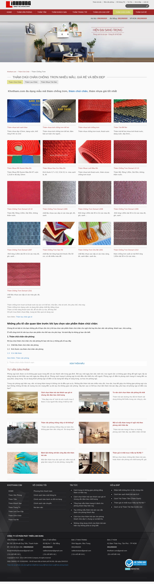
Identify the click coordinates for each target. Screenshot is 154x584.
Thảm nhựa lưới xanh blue (17, 127)
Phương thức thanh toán (43, 491)
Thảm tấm (31, 565)
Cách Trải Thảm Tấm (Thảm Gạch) (127, 498)
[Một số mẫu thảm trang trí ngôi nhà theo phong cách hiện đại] (94, 433)
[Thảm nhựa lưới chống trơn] (94, 111)
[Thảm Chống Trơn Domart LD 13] (130, 152)
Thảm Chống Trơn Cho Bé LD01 (90, 250)
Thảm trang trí (39, 565)
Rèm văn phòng (109, 2)
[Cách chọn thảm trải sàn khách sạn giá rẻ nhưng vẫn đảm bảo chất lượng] (22, 403)
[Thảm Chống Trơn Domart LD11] (23, 274)
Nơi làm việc (38, 507)
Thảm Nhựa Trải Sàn (49, 82)
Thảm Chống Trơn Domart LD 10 (19, 209)
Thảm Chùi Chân (123, 12)
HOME (9, 12)
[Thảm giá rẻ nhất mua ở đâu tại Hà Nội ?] (94, 463)
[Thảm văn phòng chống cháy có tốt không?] (22, 433)
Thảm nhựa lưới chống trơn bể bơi (56, 127)
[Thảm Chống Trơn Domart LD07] (23, 234)
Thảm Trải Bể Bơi (120, 127)
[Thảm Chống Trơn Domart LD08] (94, 193)
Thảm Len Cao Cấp (101, 12)
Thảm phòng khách (62, 565)
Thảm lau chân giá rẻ (69, 333)
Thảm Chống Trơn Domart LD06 (126, 209)
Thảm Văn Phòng (24, 12)
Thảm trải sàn (97, 2)
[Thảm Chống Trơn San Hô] (59, 234)
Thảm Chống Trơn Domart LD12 (126, 250)
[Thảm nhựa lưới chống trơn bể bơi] (59, 111)
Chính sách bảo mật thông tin (45, 495)
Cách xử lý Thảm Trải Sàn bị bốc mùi (128, 507)
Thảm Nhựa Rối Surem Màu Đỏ (19, 168)
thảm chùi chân (78, 91)
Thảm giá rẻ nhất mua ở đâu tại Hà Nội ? (128, 453)
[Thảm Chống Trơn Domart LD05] (59, 193)
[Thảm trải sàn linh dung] (18, 7)
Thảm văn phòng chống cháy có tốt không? (57, 423)
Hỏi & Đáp (138, 2)
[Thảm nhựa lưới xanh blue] (23, 111)
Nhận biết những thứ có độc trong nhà (128, 490)
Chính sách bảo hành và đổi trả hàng (48, 499)
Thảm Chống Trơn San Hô (53, 250)
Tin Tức (129, 2)
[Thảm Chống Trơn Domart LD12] (130, 234)
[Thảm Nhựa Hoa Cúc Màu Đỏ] (59, 152)
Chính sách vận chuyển (43, 503)
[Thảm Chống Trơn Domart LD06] (130, 193)
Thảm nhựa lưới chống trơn (88, 127)
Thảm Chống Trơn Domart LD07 (19, 250)
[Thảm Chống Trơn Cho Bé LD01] (94, 234)
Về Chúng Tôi (120, 2)
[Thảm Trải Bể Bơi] (130, 111)
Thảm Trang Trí (80, 12)
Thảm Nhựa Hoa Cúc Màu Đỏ (54, 168)
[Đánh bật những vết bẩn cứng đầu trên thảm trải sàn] (22, 463)
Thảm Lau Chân (31, 82)
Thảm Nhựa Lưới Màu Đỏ (88, 168)
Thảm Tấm (41, 12)
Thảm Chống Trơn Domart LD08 (90, 209)
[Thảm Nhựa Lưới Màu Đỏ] (94, 152)
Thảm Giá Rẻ (141, 12)
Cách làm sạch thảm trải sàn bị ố (126, 494)
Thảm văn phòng (22, 358)
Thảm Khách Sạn (59, 12)
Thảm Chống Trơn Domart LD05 (55, 209)
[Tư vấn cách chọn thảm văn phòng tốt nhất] (94, 403)
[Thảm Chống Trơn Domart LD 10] (23, 193)
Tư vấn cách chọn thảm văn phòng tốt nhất (129, 392)
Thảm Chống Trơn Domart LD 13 (126, 168)
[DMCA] (132, 569)
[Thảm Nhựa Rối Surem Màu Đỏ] (23, 152)
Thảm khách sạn (50, 565)
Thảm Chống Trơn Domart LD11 (19, 291)
